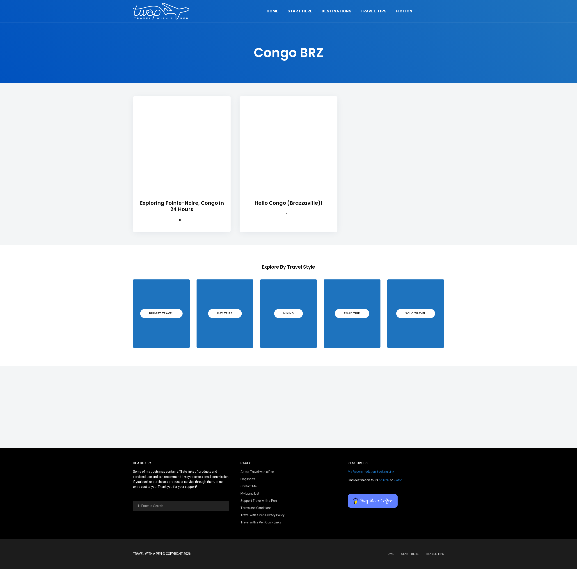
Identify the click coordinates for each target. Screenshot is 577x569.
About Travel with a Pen (257, 472)
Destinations (337, 11)
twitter (294, 554)
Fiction (404, 11)
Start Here (300, 11)
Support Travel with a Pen (258, 500)
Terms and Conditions (255, 508)
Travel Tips (374, 11)
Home (273, 11)
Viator (398, 480)
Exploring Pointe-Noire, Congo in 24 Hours (182, 206)
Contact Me (248, 486)
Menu (439, 11)
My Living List (249, 493)
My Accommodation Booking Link (371, 471)
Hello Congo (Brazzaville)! (288, 203)
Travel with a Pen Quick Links (260, 522)
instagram (282, 554)
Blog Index (247, 479)
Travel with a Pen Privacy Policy (262, 515)
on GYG (384, 480)
